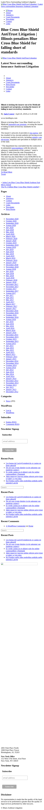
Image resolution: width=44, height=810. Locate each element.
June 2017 (10, 298)
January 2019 (11, 263)
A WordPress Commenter (16, 526)
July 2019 (9, 249)
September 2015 (12, 341)
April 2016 (10, 328)
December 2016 (12, 311)
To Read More (6, 172)
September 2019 (12, 245)
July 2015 (9, 346)
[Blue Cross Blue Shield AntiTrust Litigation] (19, 58)
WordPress (10, 413)
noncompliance (17, 148)
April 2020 (10, 234)
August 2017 (11, 293)
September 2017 (12, 291)
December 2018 (12, 265)
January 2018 (11, 282)
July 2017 (9, 295)
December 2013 (12, 381)
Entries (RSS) (11, 422)
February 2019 (11, 260)
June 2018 (10, 274)
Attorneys (9, 15)
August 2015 (11, 344)
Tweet (3, 174)
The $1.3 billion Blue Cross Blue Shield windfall (20, 187)
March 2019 (10, 258)
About (8, 13)
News (8, 401)
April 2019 (10, 256)
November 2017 (12, 287)
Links (8, 24)
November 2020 (12, 219)
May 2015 (10, 350)
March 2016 (10, 330)
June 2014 (10, 372)
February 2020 (11, 239)
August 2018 (11, 269)
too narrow (34, 133)
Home (30, 526)
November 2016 (12, 313)
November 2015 (12, 337)
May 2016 (10, 326)
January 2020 (11, 241)
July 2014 (9, 370)
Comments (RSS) (12, 424)
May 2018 (10, 276)
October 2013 (11, 385)
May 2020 (10, 232)
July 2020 (9, 228)
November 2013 (12, 383)
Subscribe (7, 435)
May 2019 (10, 254)
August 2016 (11, 319)
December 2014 (12, 361)
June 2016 (10, 324)
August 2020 (11, 225)
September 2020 (12, 223)
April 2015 (10, 352)
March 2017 (10, 304)
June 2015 (10, 348)
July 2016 (9, 322)
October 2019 (11, 243)
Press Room (10, 85)
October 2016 (11, 315)
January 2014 (11, 379)
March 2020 (10, 236)
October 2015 (11, 339)
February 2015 (11, 357)
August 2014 (11, 368)
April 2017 (10, 302)
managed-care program (17, 124)
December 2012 (12, 392)
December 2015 (12, 335)
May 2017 (10, 300)
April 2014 (10, 376)
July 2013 (9, 387)
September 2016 (12, 317)
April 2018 (10, 278)
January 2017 (11, 309)
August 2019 (11, 247)
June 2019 (10, 252)
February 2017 (11, 306)
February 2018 (11, 280)
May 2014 (10, 374)
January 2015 (11, 359)
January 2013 (11, 389)
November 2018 (12, 267)
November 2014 (12, 363)
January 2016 (11, 333)
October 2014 (11, 365)
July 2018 (9, 271)
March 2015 (10, 354)
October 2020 (11, 221)
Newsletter (10, 19)
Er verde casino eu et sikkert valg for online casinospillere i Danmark (22, 473)
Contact (9, 21)
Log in (8, 410)
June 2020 (10, 230)
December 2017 (12, 284)
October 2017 (11, 289)
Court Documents (13, 17)
